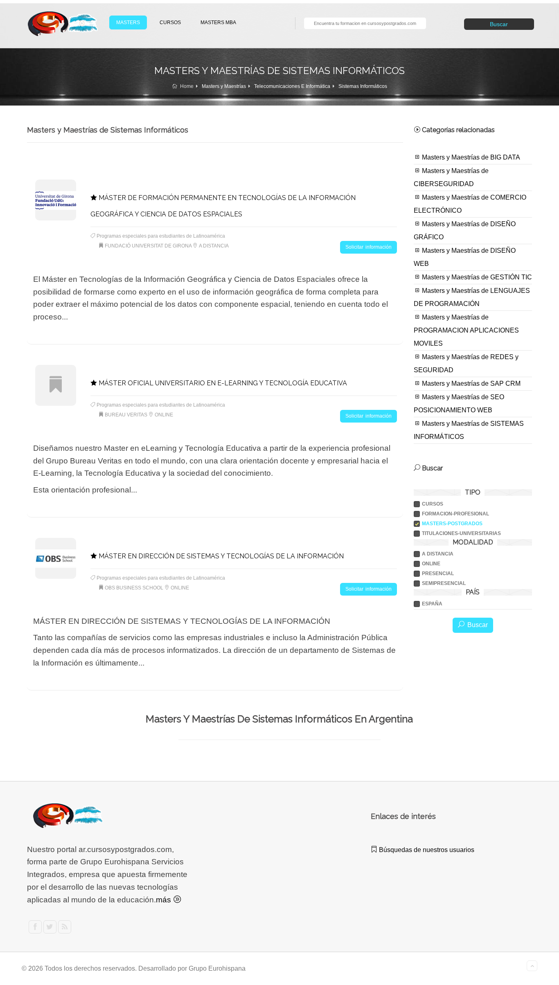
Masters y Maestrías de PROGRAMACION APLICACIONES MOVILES (466, 330)
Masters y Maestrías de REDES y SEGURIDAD (466, 363)
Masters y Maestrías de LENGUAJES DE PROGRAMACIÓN (472, 297)
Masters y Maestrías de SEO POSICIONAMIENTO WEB (459, 404)
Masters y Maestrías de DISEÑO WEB (465, 257)
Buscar (499, 24)
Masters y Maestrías (224, 86)
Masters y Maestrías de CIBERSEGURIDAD (451, 177)
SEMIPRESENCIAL (444, 583)
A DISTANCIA (437, 554)
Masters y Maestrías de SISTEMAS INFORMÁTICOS (469, 430)
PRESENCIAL (438, 573)
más (164, 899)
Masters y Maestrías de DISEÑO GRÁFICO (465, 230)
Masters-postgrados (452, 523)
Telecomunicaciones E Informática (292, 86)
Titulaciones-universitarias (461, 533)
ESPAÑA (432, 604)
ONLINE (431, 564)
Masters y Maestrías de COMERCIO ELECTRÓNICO (470, 204)
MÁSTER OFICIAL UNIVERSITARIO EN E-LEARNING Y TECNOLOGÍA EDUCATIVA (222, 383)
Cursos (432, 504)
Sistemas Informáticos (362, 86)
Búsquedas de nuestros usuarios (425, 849)
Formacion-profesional (455, 514)
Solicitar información (368, 247)
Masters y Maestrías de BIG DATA (470, 157)
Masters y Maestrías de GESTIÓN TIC (476, 277)
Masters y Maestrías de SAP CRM (470, 383)
